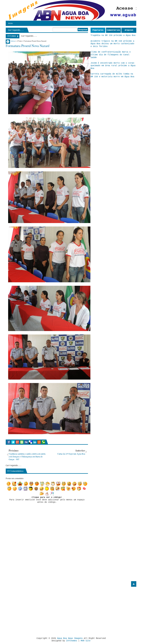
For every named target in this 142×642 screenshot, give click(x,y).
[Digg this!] (26, 442)
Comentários (113, 30)
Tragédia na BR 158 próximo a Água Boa (113, 35)
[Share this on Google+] (17, 442)
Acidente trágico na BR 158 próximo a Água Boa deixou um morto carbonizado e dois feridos (112, 44)
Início (10, 23)
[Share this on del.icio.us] (30, 442)
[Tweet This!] (13, 442)
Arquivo (129, 30)
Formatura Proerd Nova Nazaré (28, 45)
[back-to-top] (133, 584)
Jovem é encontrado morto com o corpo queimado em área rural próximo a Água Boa (113, 66)
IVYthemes (71, 641)
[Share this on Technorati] (43, 442)
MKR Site (85, 641)
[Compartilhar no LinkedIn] (34, 442)
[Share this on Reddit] (39, 442)
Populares (97, 30)
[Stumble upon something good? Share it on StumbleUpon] (21, 442)
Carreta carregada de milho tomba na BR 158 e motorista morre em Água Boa (112, 75)
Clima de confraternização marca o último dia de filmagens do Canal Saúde (111, 55)
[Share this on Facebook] (8, 442)
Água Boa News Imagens (70, 638)
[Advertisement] (35, 610)
